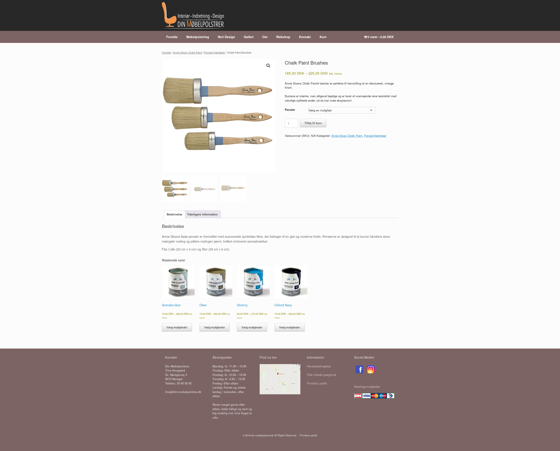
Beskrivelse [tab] (174, 214)
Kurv (323, 37)
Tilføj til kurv (313, 123)
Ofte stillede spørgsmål (321, 375)
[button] (268, 66)
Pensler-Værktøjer (214, 52)
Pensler (290, 109)
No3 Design (226, 37)
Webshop (283, 37)
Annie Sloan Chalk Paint (187, 52)
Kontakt (305, 37)
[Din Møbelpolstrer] (193, 15)
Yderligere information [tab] (202, 214)
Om (264, 37)
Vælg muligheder (176, 327)
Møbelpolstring (197, 37)
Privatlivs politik (317, 383)
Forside (172, 37)
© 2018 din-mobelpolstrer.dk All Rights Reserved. (270, 435)
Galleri (249, 37)
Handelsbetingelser (319, 366)
